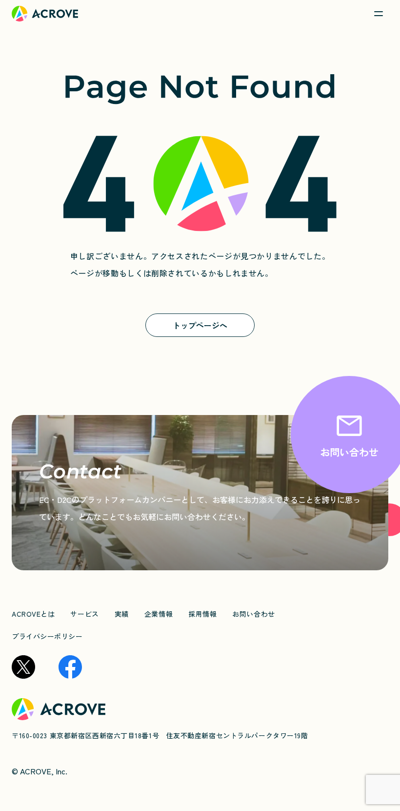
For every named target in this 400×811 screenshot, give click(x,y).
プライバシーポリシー (47, 636)
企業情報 (158, 614)
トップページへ (200, 325)
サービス (84, 614)
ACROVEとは (33, 614)
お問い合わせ (253, 614)
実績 (122, 614)
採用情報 (202, 614)
